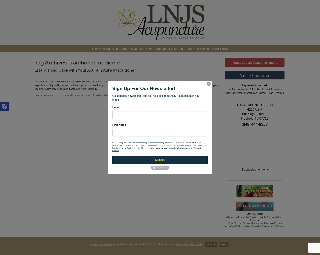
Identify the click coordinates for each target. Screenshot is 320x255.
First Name (119, 124)
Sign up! (160, 159)
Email (115, 107)
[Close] (209, 84)
